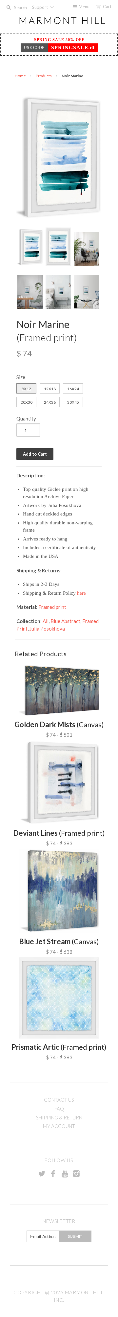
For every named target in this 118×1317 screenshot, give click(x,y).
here (81, 593)
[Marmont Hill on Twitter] (41, 1173)
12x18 (50, 388)
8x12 (26, 388)
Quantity (26, 418)
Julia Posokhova (47, 629)
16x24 (73, 388)
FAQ (59, 1109)
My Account (59, 1126)
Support (40, 7)
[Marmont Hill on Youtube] (65, 1173)
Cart (107, 6)
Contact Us (59, 1100)
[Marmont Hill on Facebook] (53, 1173)
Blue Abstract (65, 621)
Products (44, 75)
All (46, 621)
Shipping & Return (59, 1117)
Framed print (52, 607)
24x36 (50, 402)
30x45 (73, 402)
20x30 (26, 402)
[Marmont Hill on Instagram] (76, 1173)
